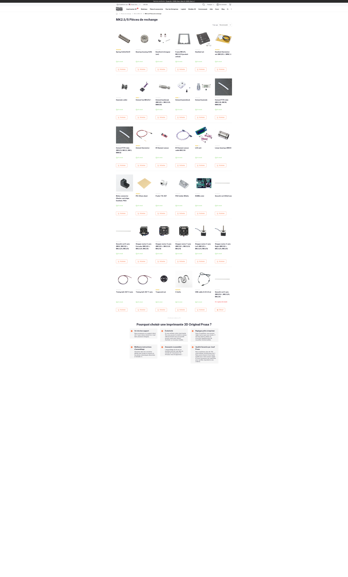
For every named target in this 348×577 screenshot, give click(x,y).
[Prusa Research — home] (119, 9)
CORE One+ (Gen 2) (179, 1)
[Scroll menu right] (231, 9)
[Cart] (230, 4)
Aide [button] (211, 9)
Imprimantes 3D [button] (132, 9)
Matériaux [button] (144, 9)
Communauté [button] (202, 9)
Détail (221, 310)
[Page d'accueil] (117, 14)
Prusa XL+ (169, 1)
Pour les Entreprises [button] (172, 9)
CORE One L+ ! (190, 1)
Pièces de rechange (126, 13)
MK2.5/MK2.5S (138, 13)
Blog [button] (223, 9)
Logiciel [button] (183, 9)
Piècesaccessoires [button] (156, 9)
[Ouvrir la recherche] (203, 4)
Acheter (123, 69)
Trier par (215, 25)
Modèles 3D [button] (192, 9)
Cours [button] (217, 9)
